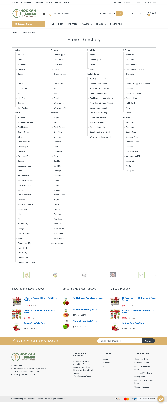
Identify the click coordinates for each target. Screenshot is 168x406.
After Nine (130, 55)
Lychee (57, 190)
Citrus (56, 156)
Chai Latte (130, 74)
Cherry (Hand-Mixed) (98, 93)
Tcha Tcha (58, 224)
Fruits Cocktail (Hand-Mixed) (101, 103)
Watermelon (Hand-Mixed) (100, 137)
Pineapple (58, 214)
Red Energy (59, 219)
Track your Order (141, 359)
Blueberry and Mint (25, 122)
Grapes (21, 161)
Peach (20, 238)
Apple (56, 117)
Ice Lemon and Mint (133, 156)
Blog (105, 366)
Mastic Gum (22, 209)
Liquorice (21, 200)
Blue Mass (58, 132)
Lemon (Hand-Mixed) (98, 117)
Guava (56, 180)
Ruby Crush (22, 248)
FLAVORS (86, 24)
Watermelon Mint (60, 108)
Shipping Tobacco (141, 387)
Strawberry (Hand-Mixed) (100, 132)
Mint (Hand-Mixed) (97, 122)
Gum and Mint (131, 98)
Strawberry (22, 253)
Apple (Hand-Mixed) (98, 79)
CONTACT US (116, 24)
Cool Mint (58, 166)
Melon (20, 214)
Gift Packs (58, 64)
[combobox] (73, 13)
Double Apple (23, 146)
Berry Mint (130, 122)
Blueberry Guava (132, 64)
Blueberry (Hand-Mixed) (100, 89)
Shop (138, 2)
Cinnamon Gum (24, 142)
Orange (21, 103)
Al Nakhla (91, 50)
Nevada (57, 204)
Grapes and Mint (24, 166)
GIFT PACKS (72, 24)
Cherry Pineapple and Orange (138, 84)
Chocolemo (58, 151)
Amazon (21, 55)
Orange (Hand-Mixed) (99, 127)
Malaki (17, 50)
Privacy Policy (140, 377)
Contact (106, 363)
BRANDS (100, 24)
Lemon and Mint (24, 195)
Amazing (126, 117)
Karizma (54, 113)
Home (14, 32)
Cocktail (57, 161)
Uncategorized (57, 243)
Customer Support (141, 363)
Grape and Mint (60, 74)
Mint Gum (21, 98)
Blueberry (22, 64)
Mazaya (18, 113)
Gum (20, 79)
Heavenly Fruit (24, 175)
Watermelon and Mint (26, 262)
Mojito (56, 200)
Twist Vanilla (59, 229)
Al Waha (126, 50)
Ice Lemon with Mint (26, 180)
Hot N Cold (130, 103)
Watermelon (23, 257)
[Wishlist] (133, 13)
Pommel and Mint (25, 243)
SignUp (148, 341)
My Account (151, 2)
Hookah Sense (93, 74)
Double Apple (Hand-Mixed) (101, 98)
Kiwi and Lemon (24, 185)
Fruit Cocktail (59, 60)
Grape (20, 74)
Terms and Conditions (143, 373)
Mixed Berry (23, 224)
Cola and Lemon (132, 142)
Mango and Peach (25, 204)
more (88, 376)
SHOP (60, 24)
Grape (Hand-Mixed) (98, 108)
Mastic (128, 166)
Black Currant (59, 127)
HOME (51, 24)
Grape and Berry (24, 156)
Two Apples (23, 108)
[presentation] (155, 275)
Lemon (20, 84)
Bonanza (57, 142)
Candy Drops (23, 132)
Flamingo (57, 171)
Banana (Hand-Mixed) (99, 84)
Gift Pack (21, 69)
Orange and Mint (24, 233)
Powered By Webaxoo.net (24, 399)
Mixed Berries (59, 195)
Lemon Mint (22, 89)
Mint (19, 93)
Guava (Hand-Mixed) (98, 113)
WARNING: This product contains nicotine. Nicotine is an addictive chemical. (40, 2)
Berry (20, 60)
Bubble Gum (23, 127)
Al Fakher (55, 50)
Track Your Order (123, 2)
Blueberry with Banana (135, 69)
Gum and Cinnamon (133, 93)
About (105, 359)
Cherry (20, 137)
